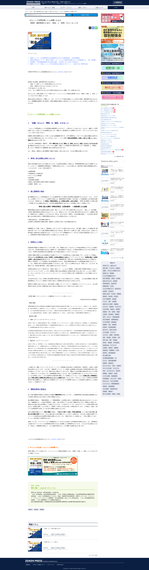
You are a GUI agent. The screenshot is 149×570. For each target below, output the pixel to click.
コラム (116, 7)
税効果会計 (105, 350)
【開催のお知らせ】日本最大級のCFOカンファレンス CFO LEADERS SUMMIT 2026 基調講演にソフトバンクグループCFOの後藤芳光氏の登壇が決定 (117, 223)
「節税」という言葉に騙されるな (52, 528)
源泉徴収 (105, 311)
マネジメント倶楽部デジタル (114, 270)
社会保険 (118, 278)
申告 (119, 337)
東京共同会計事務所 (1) (107, 151)
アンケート (113, 332)
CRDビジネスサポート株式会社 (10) (110, 130)
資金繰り (112, 309)
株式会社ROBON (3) (106, 147)
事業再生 (118, 309)
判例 (110, 301)
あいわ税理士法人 (113, 181)
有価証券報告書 (116, 317)
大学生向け (111, 291)
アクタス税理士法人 (113, 243)
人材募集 (105, 347)
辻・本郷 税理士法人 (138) (107, 110)
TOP (33, 7)
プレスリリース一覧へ (118, 257)
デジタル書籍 (106, 332)
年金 (110, 324)
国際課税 (105, 373)
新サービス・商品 (50, 7)
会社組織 (114, 299)
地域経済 (110, 373)
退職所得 (105, 363)
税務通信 (105, 324)
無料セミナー (113, 265)
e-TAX (117, 350)
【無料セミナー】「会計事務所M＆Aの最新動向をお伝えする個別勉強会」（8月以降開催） (54, 58)
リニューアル (113, 378)
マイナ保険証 (106, 388)
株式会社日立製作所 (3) (107, 146)
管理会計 (116, 296)
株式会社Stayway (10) (106, 132)
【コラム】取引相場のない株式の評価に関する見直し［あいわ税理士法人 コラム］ (117, 205)
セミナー (109, 317)
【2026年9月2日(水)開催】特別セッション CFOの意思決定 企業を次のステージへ (117, 188)
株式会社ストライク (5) (107, 142)
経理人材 (118, 370)
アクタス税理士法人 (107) (107, 111)
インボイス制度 (106, 376)
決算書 (113, 311)
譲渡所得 (111, 306)
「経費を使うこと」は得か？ (50, 542)
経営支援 (36, 509)
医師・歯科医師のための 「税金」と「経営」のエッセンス (55, 535)
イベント (105, 301)
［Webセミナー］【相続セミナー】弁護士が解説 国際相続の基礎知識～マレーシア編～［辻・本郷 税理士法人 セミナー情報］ (117, 170)
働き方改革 (113, 283)
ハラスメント (116, 368)
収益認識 (110, 342)
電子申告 (105, 352)
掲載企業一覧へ (120, 156)
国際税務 (119, 293)
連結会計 (105, 386)
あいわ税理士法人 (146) (107, 108)
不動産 (118, 311)
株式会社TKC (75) (106, 113)
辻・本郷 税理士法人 (113, 172)
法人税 (112, 286)
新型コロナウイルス (107, 281)
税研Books (111, 363)
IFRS (104, 317)
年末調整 (114, 301)
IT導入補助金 (116, 342)
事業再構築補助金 (115, 383)
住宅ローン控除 (113, 329)
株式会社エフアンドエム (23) (108, 123)
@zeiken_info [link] (62, 71)
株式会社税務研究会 (113, 216)
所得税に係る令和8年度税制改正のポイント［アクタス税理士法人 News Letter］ (117, 240)
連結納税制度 (111, 386)
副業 (104, 337)
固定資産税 (113, 322)
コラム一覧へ (94, 555)
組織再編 (114, 324)
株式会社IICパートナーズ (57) (108, 115)
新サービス (105, 329)
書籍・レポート (82, 7)
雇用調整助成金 (114, 319)
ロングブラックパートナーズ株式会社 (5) (111, 138)
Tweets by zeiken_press (109, 161)
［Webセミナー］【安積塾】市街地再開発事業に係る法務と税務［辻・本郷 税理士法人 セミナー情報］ (117, 196)
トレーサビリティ (110, 370)
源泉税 (113, 394)
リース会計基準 (106, 322)
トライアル (105, 334)
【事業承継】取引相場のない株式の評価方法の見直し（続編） (117, 179)
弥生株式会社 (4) (105, 144)
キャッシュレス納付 (107, 368)
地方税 (115, 373)
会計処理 (110, 296)
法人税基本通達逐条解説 (108, 358)
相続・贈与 (105, 268)
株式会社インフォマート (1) (108, 153)
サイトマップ (51, 564)
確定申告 (105, 296)
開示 (110, 340)
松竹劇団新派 (106, 378)
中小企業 (113, 293)
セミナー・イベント (66, 7)
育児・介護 (105, 340)
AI (115, 358)
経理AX (104, 342)
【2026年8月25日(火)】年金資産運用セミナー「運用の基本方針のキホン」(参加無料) (117, 249)
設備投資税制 (114, 376)
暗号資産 (114, 337)
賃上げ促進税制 (106, 319)
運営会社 (28, 564)
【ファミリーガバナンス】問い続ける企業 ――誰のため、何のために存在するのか (117, 232)
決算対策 (105, 291)
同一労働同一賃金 (107, 355)
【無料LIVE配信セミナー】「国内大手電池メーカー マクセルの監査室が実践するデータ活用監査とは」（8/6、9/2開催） (63, 60)
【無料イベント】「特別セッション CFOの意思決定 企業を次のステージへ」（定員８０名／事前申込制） (59, 64)
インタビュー (118, 306)
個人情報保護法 (112, 352)
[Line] (96, 28)
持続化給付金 (106, 345)
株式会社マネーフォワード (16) (109, 125)
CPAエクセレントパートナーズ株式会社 (117, 190)
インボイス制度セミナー (108, 288)
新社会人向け (118, 288)
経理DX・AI (105, 273)
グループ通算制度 (107, 299)
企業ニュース (99, 7)
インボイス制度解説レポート (109, 275)
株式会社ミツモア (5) (106, 140)
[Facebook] (93, 28)
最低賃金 (119, 365)
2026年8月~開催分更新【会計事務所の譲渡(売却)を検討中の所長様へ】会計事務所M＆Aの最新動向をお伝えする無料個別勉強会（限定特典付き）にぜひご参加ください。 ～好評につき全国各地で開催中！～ (117, 214)
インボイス (112, 268)
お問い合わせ (60, 564)
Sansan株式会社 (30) (106, 119)
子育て (113, 365)
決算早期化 (116, 334)
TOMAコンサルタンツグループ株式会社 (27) (112, 121)
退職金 (111, 334)
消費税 (104, 270)
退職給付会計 (106, 286)
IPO (109, 311)
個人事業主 (111, 314)
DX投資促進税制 (112, 327)
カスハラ (105, 360)
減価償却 (116, 347)
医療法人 (30, 509)
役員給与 (105, 327)
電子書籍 (109, 337)
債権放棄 (105, 391)
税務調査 (116, 304)
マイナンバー (113, 345)
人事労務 (105, 314)
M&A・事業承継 (106, 278)
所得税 (113, 278)
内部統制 (115, 340)
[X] (90, 28)
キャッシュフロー (107, 365)
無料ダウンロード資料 (107, 304)
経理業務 (112, 273)
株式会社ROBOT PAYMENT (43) (109, 117)
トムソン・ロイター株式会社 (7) (109, 136)
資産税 (119, 378)
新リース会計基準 (107, 394)
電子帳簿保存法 (106, 283)
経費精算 (42, 509)
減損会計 (110, 391)
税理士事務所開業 (112, 360)
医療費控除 (112, 350)
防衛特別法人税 (114, 388)
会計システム (106, 381)
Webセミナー (106, 265)
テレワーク (105, 306)
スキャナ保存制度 (114, 381)
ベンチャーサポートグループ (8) (109, 134)
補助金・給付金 (106, 293)
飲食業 (118, 394)
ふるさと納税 (106, 309)
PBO (104, 370)
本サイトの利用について (39, 564)
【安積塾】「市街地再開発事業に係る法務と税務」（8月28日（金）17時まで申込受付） (54, 62)
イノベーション (106, 383)
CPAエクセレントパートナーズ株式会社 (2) (111, 149)
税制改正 (118, 268)
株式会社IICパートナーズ (114, 252)
